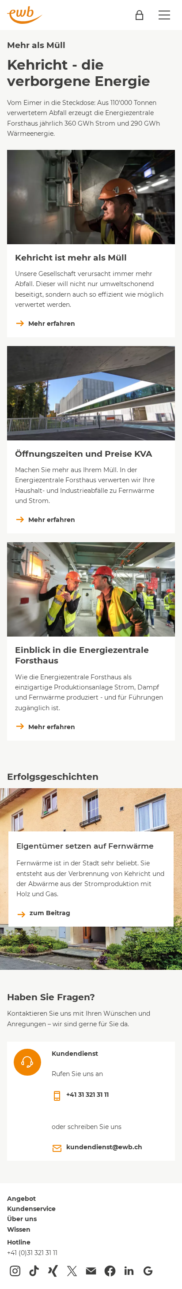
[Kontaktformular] (91, 1271)
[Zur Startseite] (24, 15)
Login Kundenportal (139, 15)
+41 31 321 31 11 (87, 1095)
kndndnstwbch (104, 1147)
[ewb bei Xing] (53, 1271)
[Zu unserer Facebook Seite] (110, 1271)
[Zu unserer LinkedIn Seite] (129, 1271)
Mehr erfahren (51, 324)
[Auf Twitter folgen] (72, 1271)
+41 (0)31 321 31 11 (32, 1253)
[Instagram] (15, 1271)
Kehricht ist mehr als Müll (71, 258)
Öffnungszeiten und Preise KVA (83, 454)
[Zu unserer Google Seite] (148, 1271)
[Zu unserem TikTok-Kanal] (34, 1271)
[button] (164, 15)
